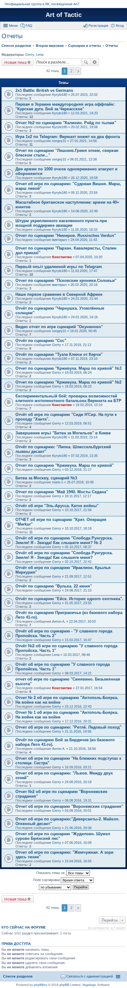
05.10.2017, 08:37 (78, 547)
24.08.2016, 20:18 (78, 782)
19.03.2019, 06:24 (78, 372)
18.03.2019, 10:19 (89, 405)
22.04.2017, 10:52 (82, 621)
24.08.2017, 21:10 (78, 590)
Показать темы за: (51, 873)
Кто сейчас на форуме (24, 927)
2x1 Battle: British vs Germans (44, 90)
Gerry (29, 54)
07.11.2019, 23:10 (84, 358)
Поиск (86, 62)
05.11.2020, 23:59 (84, 192)
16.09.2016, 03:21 (78, 767)
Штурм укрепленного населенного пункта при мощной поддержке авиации (61, 223)
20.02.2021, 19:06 (84, 127)
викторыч (59, 240)
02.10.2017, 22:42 (78, 561)
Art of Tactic (64, 14)
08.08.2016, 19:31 (78, 800)
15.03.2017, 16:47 (78, 640)
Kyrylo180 (59, 94)
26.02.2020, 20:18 (84, 285)
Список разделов (18, 976)
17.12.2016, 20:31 (78, 721)
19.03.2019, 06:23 (78, 386)
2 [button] (71, 71)
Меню (13, 25)
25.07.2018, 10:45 (80, 482)
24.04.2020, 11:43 (84, 240)
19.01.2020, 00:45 (83, 331)
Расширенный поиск (95, 62)
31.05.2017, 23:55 (78, 603)
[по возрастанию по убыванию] (55, 887)
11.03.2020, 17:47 (84, 271)
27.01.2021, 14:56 (83, 141)
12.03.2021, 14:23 (84, 113)
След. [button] (78, 71)
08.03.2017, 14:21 (78, 673)
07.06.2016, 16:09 (78, 842)
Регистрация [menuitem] (98, 25)
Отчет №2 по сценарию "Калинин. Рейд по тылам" (65, 122)
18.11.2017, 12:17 (78, 496)
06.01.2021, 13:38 (83, 159)
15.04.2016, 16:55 (78, 861)
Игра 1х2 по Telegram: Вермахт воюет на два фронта (67, 136)
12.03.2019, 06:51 (78, 423)
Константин (62, 257)
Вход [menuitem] (120, 25)
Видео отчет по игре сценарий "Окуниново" (59, 326)
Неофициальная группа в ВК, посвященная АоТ (42, 4)
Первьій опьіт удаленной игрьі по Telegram (58, 266)
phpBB (64, 984)
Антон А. (58, 621)
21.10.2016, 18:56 (82, 748)
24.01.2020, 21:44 (84, 298)
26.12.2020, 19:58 (84, 178)
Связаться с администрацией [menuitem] (89, 976)
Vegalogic (89, 984)
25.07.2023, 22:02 (84, 94)
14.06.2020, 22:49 (84, 211)
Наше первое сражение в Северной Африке (58, 294)
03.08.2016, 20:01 (78, 810)
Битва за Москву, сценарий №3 (46, 478)
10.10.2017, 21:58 (78, 510)
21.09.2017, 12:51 (78, 576)
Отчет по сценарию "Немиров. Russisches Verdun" (65, 235)
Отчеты (12, 36)
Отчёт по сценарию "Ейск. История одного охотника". (69, 598)
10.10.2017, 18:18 (78, 528)
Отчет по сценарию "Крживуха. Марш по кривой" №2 (68, 382)
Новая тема (15, 62)
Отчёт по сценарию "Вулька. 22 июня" (53, 586)
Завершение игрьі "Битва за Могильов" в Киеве (63, 433)
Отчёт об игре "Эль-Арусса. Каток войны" (57, 505)
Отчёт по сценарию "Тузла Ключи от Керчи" (59, 354)
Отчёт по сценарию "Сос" (40, 340)
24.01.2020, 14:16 (84, 317)
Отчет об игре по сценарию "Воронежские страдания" (69, 806)
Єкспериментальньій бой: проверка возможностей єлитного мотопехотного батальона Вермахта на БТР (68, 398)
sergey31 (59, 141)
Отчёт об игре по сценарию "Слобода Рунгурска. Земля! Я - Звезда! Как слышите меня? (64, 555)
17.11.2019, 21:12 (78, 345)
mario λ (57, 482)
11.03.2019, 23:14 (84, 437)
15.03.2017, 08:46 (76, 655)
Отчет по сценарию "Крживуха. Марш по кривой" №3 (68, 368)
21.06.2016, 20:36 (78, 828)
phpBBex (40, 984)
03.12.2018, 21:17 (78, 469)
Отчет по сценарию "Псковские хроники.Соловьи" (66, 280)
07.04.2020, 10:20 (89, 257)
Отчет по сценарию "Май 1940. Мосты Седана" (61, 492)
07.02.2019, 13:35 (84, 455)
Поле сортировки (47, 880)
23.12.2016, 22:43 (78, 706)
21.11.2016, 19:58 (78, 731)
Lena (39, 54)
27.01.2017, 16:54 (89, 688)
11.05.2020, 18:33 (84, 229)
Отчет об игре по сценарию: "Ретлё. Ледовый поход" (68, 727)
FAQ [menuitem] (29, 25)
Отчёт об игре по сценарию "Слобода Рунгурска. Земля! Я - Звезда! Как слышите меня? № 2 (64, 540)
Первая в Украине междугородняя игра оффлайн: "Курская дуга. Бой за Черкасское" (65, 106)
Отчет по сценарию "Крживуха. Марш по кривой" (64, 465)
